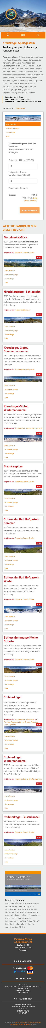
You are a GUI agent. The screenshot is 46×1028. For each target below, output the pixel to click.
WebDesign (27, 1024)
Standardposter (20, 369)
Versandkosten (23, 990)
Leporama (26, 310)
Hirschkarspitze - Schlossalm (22, 292)
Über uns (23, 984)
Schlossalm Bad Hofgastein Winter (21, 579)
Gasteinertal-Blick (15, 237)
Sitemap (23, 1009)
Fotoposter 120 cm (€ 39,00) (21, 160)
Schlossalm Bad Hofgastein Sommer (21, 521)
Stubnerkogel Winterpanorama (15, 759)
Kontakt (23, 1013)
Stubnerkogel (12, 697)
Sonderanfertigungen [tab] (13, 128)
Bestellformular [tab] (11, 124)
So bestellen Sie (23, 1004)
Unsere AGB (23, 988)
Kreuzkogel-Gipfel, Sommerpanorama (16, 349)
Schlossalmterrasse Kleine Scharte (21, 639)
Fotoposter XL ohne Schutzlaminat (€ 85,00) (19, 173)
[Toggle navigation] (39, 29)
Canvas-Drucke (28, 252)
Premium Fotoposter (11, 722)
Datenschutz (23, 1011)
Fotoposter (20, 108)
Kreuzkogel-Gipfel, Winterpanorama (16, 408)
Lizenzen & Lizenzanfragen (23, 1006)
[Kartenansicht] (23, 35)
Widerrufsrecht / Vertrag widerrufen (23, 986)
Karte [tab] (7, 136)
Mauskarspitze (13, 466)
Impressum (23, 992)
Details (39, 257)
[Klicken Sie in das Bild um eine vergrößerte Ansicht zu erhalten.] (23, 118)
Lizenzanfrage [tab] (10, 132)
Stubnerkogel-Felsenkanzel (21, 817)
